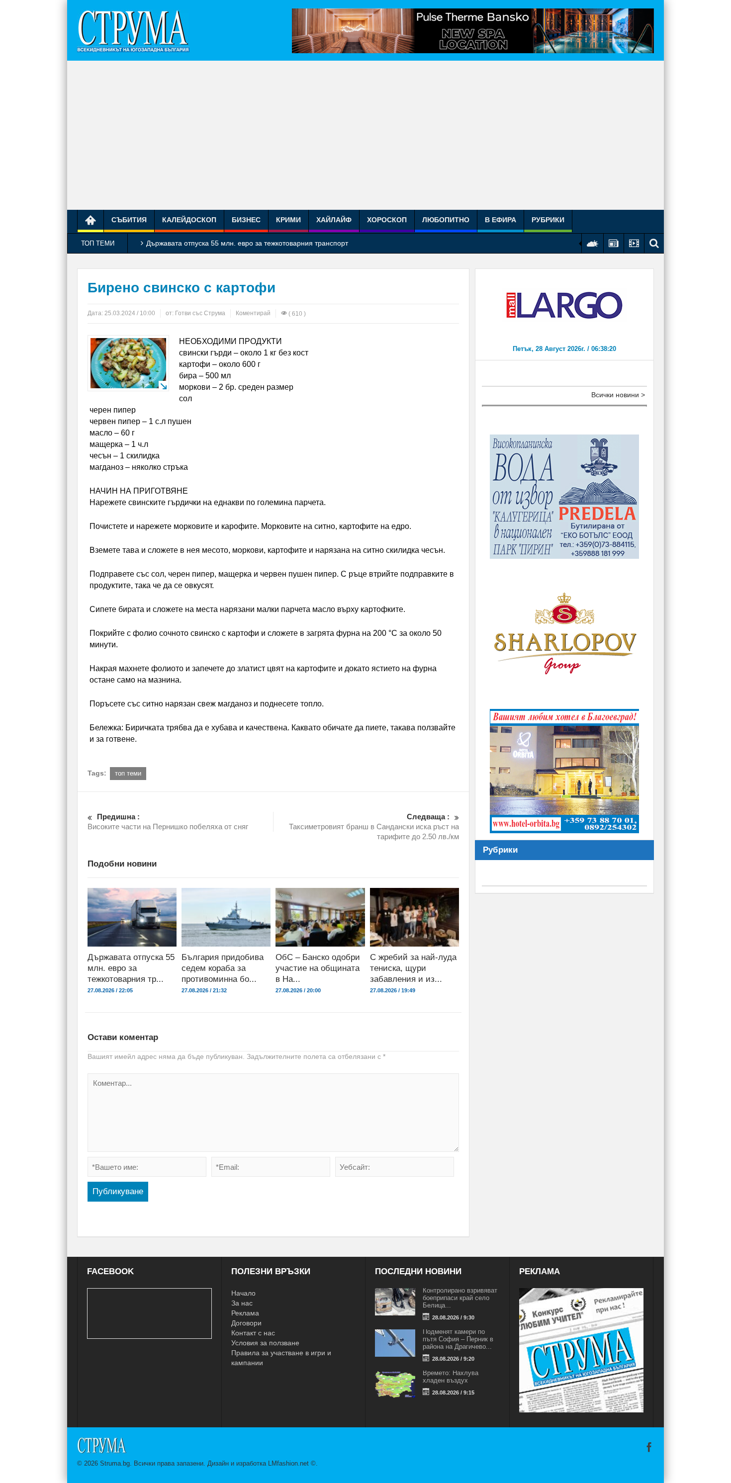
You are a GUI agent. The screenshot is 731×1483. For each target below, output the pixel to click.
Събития (129, 220)
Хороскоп (387, 220)
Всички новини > (618, 395)
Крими (288, 220)
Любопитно (445, 220)
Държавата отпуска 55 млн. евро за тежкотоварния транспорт (247, 243)
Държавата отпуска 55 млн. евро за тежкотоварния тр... (131, 968)
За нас (242, 1303)
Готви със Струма (200, 313)
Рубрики (548, 220)
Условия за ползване (265, 1343)
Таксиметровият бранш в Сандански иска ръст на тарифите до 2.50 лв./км (374, 826)
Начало (243, 1293)
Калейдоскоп (189, 220)
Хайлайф (334, 220)
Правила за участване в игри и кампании (281, 1358)
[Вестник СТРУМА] (133, 30)
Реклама (245, 1313)
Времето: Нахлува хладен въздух (450, 1376)
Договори (246, 1323)
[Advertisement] (365, 135)
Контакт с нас (253, 1333)
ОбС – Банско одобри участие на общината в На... (317, 968)
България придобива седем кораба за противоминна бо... (223, 968)
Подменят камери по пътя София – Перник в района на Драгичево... (458, 1339)
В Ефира (500, 220)
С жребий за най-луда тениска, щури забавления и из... (413, 968)
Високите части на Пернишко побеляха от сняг (168, 821)
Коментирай (253, 313)
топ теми (128, 773)
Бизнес (246, 220)
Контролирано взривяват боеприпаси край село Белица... (460, 1298)
